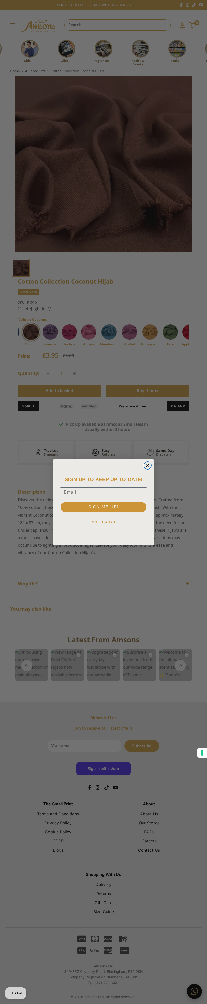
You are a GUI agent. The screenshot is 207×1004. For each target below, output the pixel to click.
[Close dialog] (147, 465)
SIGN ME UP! (103, 507)
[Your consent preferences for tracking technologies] (202, 753)
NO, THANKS (103, 522)
